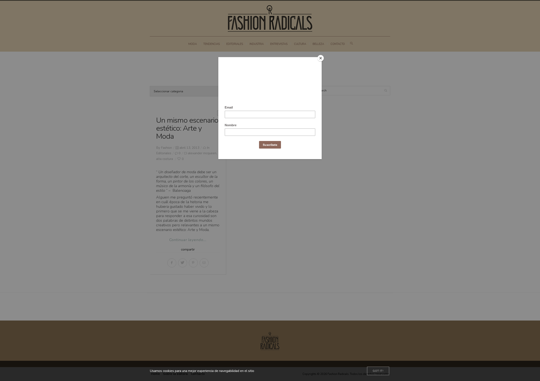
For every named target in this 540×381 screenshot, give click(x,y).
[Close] (320, 58)
